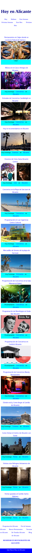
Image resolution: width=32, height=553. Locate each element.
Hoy (5, 19)
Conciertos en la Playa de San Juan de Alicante (16, 190)
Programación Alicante (10, 526)
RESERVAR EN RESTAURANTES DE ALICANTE (16, 541)
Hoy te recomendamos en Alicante (16, 128)
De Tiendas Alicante (18, 532)
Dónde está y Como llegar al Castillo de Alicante (16, 403)
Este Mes (19, 22)
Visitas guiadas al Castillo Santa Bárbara (16, 495)
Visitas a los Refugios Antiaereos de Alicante (16, 464)
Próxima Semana (7, 22)
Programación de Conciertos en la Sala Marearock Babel (16, 282)
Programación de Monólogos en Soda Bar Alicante (16, 312)
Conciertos (20, 91)
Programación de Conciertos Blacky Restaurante (16, 373)
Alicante (16, 94)
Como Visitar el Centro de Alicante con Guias (16, 434)
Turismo (15, 426)
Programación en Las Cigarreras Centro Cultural (16, 221)
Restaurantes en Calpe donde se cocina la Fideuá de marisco (16, 38)
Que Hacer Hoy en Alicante (16, 550)
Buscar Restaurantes (16, 529)
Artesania (19, 274)
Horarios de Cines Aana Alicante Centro (16, 160)
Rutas (15, 457)
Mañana (13, 19)
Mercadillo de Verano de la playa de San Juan (16, 251)
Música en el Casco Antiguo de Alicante (16, 69)
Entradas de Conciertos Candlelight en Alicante (16, 99)
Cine (15, 183)
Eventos (15, 152)
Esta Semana (24, 19)
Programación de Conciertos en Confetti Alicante (16, 343)
